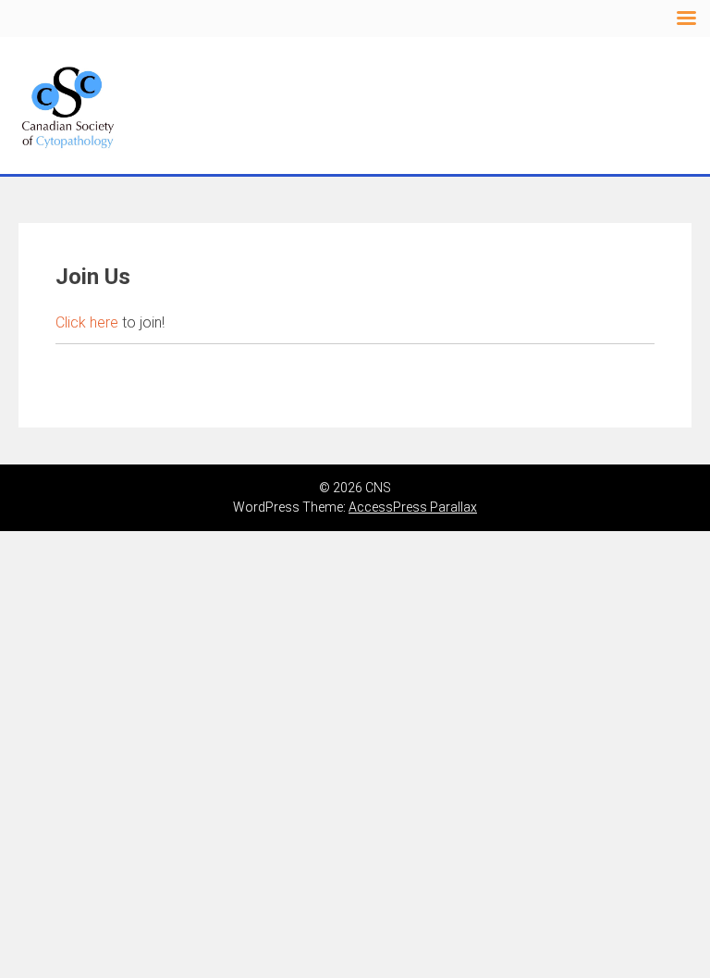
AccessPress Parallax (413, 507)
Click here (86, 322)
